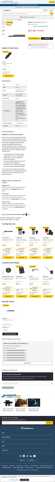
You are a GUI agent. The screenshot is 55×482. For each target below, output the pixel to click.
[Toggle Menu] (3, 10)
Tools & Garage (9, 19)
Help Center (27, 214)
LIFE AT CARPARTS (6, 437)
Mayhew (17, 87)
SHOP (3, 432)
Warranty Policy (19, 207)
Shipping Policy (15, 189)
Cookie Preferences (17, 467)
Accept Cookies (24, 479)
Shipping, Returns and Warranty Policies (11, 181)
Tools (14, 19)
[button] (27, 2)
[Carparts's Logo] (8, 10)
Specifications (6, 81)
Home (3, 19)
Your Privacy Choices (30, 467)
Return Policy (15, 199)
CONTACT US (5, 450)
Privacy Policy (26, 465)
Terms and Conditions (34, 465)
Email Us (26, 214)
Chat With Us (25, 214)
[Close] (52, 477)
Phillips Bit (17, 84)
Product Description (8, 131)
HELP (3, 441)
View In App (51, 1)
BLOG (3, 445)
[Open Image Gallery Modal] (16, 35)
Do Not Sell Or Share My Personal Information (44, 467)
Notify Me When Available (10, 333)
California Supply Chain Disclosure (46, 465)
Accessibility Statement (6, 467)
